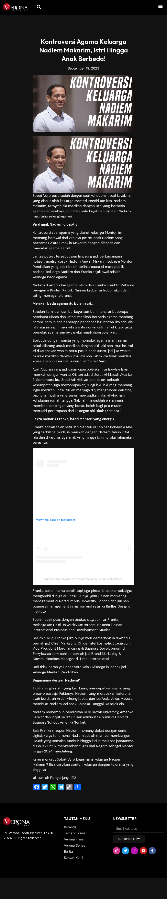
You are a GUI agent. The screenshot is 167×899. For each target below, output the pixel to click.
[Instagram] (134, 850)
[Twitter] (125, 850)
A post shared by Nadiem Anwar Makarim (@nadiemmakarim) (83, 578)
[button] (160, 6)
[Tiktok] (116, 850)
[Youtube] (143, 850)
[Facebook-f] (152, 850)
